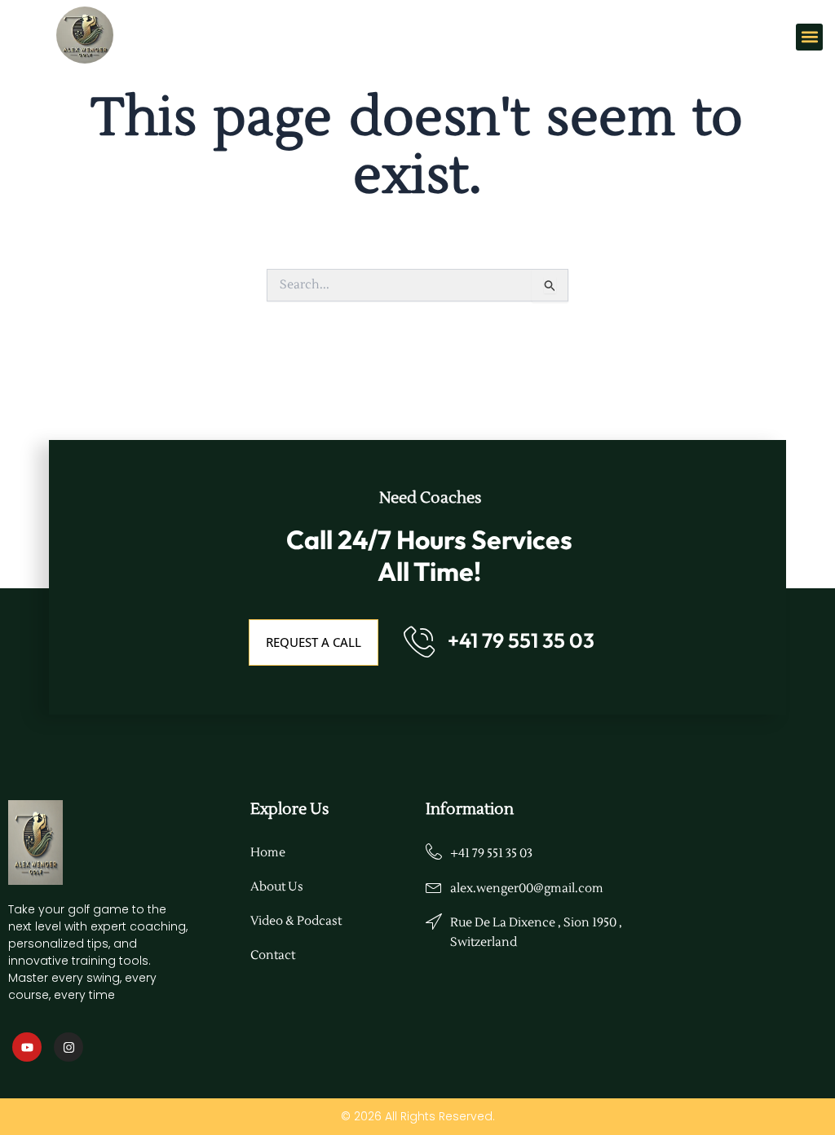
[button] (809, 37)
